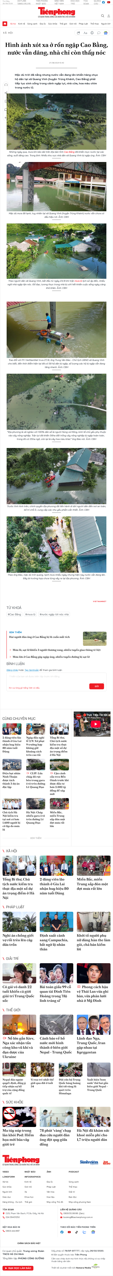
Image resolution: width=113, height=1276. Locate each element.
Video (6, 1171)
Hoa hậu (50, 1197)
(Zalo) (81, 1213)
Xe (26, 1192)
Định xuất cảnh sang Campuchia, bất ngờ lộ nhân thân (54, 942)
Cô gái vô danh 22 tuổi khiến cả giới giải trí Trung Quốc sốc (18, 994)
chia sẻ (79, 33)
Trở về (6, 118)
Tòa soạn (8, 1209)
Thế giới (63, 23)
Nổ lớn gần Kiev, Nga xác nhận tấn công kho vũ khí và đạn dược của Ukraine (18, 1047)
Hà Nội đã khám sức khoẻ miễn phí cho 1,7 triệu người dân (93, 1135)
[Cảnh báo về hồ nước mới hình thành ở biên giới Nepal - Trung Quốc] (56, 1025)
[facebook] (103, 2)
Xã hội (13, 23)
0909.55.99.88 (70, 1213)
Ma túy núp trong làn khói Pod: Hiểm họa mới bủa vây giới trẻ (18, 1137)
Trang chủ (5, 23)
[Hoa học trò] (106, 1163)
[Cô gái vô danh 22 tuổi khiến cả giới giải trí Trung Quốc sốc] (19, 973)
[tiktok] (78, 1232)
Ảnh (49, 1171)
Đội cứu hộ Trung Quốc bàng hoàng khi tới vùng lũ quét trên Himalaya (69, 1086)
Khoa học (29, 1197)
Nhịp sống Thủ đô (55, 1202)
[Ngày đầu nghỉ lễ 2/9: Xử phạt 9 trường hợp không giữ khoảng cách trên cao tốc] (35, 729)
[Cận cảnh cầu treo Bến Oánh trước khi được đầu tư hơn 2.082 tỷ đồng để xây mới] (59, 764)
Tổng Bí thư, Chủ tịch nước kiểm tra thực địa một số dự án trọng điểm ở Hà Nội (58, 746)
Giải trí (12, 958)
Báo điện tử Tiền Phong (56, 12)
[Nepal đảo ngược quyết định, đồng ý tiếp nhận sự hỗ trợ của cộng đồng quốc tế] (14, 1070)
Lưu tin (6, 101)
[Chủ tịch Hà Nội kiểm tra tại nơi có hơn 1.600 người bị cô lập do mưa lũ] (12, 803)
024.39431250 (13, 1217)
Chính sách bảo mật (29, 1243)
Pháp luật (83, 23)
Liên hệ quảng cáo (71, 1209)
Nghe (6, 85)
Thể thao (94, 23)
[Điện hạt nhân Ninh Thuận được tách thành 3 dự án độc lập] (12, 764)
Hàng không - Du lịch (12, 1202)
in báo (92, 33)
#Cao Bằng (14, 614)
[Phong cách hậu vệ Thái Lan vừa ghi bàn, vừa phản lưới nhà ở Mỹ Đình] (93, 973)
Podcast (74, 1171)
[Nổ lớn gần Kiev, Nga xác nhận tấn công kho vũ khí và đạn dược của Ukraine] (19, 1025)
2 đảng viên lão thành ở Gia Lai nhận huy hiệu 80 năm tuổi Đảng (12, 744)
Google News (106, 33)
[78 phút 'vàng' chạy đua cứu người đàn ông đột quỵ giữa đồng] (56, 1117)
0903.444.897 (13, 1231)
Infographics (33, 1176)
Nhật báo (30, 1171)
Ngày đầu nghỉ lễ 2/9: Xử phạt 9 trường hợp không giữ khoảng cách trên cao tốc (35, 746)
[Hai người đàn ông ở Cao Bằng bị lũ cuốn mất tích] (95, 639)
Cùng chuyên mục (19, 718)
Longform (9, 1176)
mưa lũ (78, 280)
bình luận (99, 33)
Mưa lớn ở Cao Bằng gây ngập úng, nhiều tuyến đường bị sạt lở (51, 656)
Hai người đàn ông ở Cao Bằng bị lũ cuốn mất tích (39, 637)
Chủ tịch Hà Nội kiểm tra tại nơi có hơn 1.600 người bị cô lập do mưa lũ (11, 821)
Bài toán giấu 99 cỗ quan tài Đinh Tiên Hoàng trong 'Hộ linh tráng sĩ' (55, 994)
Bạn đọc (73, 1197)
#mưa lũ (30, 614)
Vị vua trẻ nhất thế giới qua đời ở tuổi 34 (42, 1083)
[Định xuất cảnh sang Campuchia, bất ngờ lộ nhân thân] (56, 922)
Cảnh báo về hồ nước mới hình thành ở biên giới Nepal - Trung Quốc (56, 1045)
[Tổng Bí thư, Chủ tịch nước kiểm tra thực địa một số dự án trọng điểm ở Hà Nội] (59, 729)
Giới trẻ (73, 23)
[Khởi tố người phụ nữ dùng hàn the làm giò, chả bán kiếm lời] (93, 922)
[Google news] (94, 1232)
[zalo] (86, 1232)
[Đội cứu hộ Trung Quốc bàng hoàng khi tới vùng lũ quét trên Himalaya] (70, 1070)
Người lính (106, 23)
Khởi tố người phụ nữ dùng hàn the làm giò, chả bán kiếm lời (93, 942)
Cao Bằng (69, 151)
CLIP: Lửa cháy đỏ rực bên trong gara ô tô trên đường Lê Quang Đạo (35, 780)
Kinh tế (21, 23)
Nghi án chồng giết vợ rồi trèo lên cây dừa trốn (18, 940)
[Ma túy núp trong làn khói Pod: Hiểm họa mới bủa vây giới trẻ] (19, 1117)
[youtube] (108, 2)
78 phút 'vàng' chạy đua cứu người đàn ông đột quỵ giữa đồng (55, 1137)
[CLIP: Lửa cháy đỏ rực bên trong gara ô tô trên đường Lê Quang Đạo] (35, 764)
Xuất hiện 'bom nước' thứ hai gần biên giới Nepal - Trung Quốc (97, 1085)
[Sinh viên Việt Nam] (89, 1163)
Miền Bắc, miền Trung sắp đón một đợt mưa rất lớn (57, 819)
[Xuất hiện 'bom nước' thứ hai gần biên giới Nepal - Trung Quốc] (99, 1070)
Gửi (97, 686)
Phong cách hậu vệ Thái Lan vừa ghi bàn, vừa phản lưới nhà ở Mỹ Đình (92, 994)
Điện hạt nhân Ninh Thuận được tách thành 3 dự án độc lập (11, 780)
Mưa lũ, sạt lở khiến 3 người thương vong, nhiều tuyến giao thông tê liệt (57, 650)
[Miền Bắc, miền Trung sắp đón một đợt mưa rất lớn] (59, 803)
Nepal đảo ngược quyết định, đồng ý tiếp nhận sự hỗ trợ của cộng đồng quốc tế (14, 1086)
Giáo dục (7, 1197)
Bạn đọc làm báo (19, 1268)
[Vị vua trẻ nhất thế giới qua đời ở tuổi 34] (42, 1070)
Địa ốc (43, 23)
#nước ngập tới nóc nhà (54, 614)
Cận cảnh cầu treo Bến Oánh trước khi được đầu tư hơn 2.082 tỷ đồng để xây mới (59, 784)
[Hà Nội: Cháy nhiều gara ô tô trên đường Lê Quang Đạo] (35, 803)
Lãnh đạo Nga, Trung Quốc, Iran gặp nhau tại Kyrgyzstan (91, 1045)
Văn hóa (50, 1192)
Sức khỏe (52, 23)
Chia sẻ (6, 93)
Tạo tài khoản (32, 670)
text (85, 33)
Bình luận (6, 109)
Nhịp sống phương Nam (80, 1202)
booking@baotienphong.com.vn (78, 1217)
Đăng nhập (12, 670)
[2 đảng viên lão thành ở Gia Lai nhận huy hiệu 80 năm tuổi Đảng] (12, 729)
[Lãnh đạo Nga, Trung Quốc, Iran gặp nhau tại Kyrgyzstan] (93, 1025)
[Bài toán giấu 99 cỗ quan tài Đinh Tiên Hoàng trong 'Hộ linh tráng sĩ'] (56, 973)
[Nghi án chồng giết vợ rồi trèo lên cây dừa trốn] (19, 922)
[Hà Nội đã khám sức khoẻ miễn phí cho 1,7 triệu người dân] (93, 1117)
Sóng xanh (32, 23)
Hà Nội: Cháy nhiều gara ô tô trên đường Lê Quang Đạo (35, 817)
